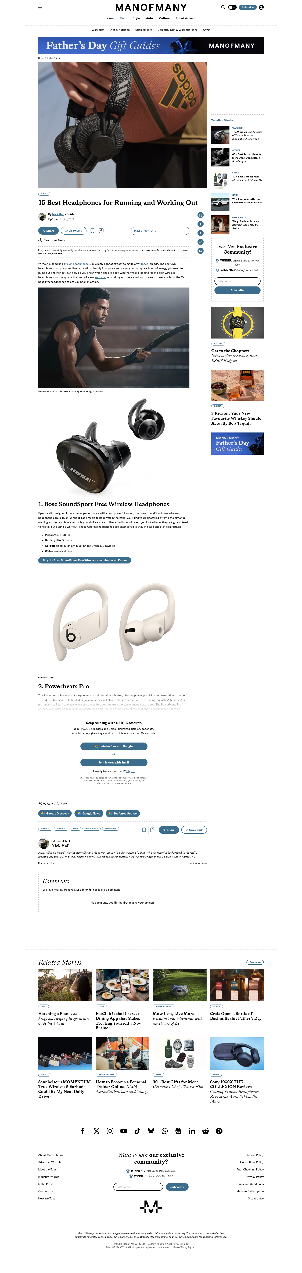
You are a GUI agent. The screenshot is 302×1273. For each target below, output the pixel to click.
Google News (91, 813)
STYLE (235, 172)
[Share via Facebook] (202, 161)
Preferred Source (125, 813)
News (110, 18)
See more (255, 962)
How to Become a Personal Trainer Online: (122, 1086)
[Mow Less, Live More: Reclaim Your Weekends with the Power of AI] (180, 985)
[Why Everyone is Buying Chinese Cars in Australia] (220, 202)
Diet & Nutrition (120, 29)
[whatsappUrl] (164, 1131)
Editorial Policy (254, 1155)
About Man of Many (197, 863)
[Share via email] (200, 251)
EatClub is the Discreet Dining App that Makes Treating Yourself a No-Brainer (118, 1021)
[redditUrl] (205, 1131)
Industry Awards (48, 1177)
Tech (123, 18)
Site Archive (256, 1198)
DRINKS (217, 406)
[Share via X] (202, 169)
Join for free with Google (116, 746)
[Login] (261, 7)
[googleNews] (178, 1131)
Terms (114, 777)
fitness (143, 263)
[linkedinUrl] (192, 1131)
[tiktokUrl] (137, 1131)
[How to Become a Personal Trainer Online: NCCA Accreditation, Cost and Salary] (122, 1053)
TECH (43, 1006)
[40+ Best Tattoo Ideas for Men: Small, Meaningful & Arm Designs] (220, 157)
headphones (81, 263)
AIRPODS (45, 828)
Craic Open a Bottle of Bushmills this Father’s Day (236, 1016)
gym (69, 263)
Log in (80, 889)
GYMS (75, 828)
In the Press (45, 1184)
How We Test (46, 1198)
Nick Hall (58, 214)
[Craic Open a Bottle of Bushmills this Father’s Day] (237, 985)
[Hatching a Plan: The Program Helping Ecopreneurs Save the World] (65, 985)
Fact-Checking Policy (250, 1169)
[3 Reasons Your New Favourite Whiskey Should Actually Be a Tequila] (237, 385)
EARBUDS (61, 828)
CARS (235, 195)
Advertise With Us (49, 1162)
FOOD (101, 1006)
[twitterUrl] (96, 1131)
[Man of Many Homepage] (151, 7)
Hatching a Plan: (64, 1018)
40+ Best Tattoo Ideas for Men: (247, 158)
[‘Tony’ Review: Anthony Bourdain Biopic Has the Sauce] (220, 224)
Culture (164, 18)
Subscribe (248, 7)
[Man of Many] (151, 1207)
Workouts (98, 29)
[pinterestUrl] (219, 1131)
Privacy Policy (128, 777)
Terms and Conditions (250, 1184)
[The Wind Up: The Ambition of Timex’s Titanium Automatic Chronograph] (220, 135)
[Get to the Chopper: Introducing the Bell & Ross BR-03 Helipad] (237, 323)
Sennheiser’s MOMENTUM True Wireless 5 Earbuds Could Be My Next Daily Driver (64, 1089)
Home (41, 58)
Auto (149, 18)
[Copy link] (202, 184)
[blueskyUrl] (151, 1131)
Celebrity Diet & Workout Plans (177, 29)
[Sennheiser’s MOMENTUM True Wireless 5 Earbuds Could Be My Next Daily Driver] (65, 1053)
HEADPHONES (91, 828)
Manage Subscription (250, 1191)
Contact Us (45, 1191)
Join (91, 889)
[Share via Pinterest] (202, 176)
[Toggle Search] (223, 7)
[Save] (92, 231)
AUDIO (44, 193)
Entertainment (186, 18)
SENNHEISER (110, 828)
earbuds (100, 277)
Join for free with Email (114, 762)
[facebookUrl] (83, 1131)
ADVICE (236, 150)
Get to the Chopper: (234, 355)
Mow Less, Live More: (178, 1018)
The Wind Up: (247, 135)
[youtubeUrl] (123, 1131)
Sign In (130, 771)
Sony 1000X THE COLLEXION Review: (234, 1091)
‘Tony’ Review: (245, 225)
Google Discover (57, 813)
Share (50, 230)
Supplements (143, 29)
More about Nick (46, 863)
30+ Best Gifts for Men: (178, 1084)
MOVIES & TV (239, 217)
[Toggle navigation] (41, 7)
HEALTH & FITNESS (106, 1075)
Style (136, 18)
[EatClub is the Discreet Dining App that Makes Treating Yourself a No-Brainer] (122, 985)
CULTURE (218, 343)
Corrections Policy (252, 1162)
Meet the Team (47, 1169)
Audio (57, 58)
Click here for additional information (207, 1236)
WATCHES (237, 128)
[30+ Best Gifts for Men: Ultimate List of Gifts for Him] (220, 180)
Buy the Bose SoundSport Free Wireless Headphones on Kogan (85, 560)
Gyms (206, 29)
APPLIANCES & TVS (164, 1006)
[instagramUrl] (110, 1131)
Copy (75, 230)
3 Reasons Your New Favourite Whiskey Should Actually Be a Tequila (236, 418)
